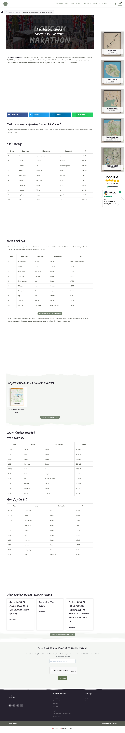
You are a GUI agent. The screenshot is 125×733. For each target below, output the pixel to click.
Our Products (75, 4)
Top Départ (62, 678)
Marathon (18, 12)
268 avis (115, 183)
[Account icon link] (115, 4)
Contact (104, 4)
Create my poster (62, 4)
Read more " (13, 619)
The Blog (95, 4)
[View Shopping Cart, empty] (120, 4)
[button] (69, 3)
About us (86, 4)
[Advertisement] (50, 89)
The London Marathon (14, 57)
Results (10, 12)
